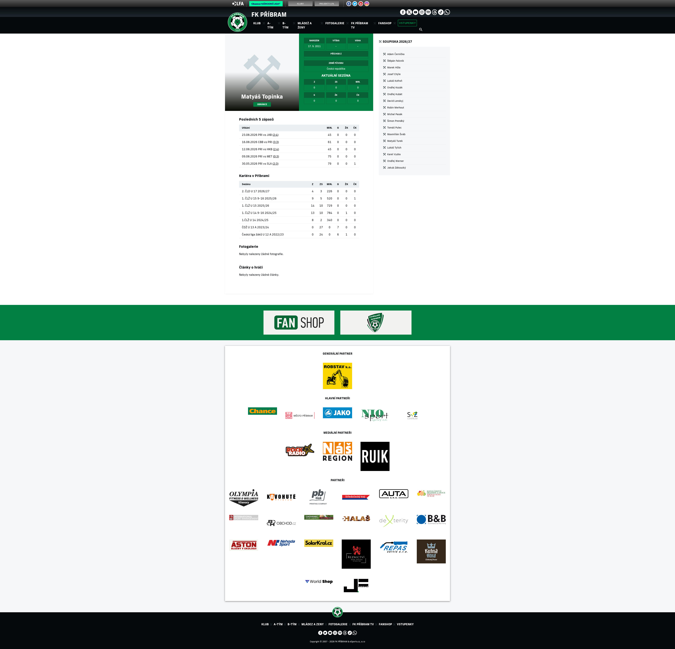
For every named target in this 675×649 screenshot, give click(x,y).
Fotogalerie (334, 23)
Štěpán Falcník (395, 60)
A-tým (278, 624)
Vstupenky (407, 23)
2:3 (275, 163)
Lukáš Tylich (394, 147)
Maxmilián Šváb (396, 134)
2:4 (275, 135)
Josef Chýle (394, 74)
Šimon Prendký (395, 120)
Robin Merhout (395, 107)
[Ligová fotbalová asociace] (238, 4)
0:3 (276, 156)
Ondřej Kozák (395, 87)
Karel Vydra (394, 154)
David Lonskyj (395, 100)
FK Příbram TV (359, 25)
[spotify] (428, 12)
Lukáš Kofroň (394, 80)
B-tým (292, 624)
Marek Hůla (393, 67)
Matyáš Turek (395, 141)
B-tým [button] (285, 25)
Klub (265, 624)
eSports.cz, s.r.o (357, 641)
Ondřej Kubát (394, 94)
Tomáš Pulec (394, 127)
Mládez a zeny (312, 624)
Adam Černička (395, 54)
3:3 (276, 142)
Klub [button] (257, 23)
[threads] (434, 12)
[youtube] (415, 12)
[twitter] (409, 12)
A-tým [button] (270, 25)
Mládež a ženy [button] (305, 25)
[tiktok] (441, 12)
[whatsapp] (447, 12)
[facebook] (403, 12)
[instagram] (422, 12)
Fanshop (384, 23)
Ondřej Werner (395, 161)
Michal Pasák (394, 114)
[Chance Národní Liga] (266, 4)
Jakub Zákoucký (396, 167)
